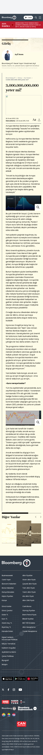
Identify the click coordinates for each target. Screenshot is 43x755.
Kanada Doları (7, 631)
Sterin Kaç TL (7, 623)
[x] (3, 690)
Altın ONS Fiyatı (28, 600)
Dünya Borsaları (8, 592)
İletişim (5, 664)
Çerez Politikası (8, 656)
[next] (41, 516)
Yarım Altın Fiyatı (29, 592)
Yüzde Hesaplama (29, 631)
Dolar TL (5, 615)
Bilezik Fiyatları (28, 619)
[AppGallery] (32, 678)
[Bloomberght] (9, 17)
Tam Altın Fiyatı (28, 588)
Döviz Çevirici (7, 610)
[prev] (35, 516)
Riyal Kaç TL (6, 627)
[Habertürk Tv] (14, 702)
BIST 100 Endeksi (28, 623)
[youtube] (20, 690)
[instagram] (14, 690)
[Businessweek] (27, 708)
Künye (4, 600)
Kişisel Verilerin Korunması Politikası (9, 638)
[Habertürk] (5, 702)
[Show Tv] (4, 715)
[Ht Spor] (22, 702)
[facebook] (8, 690)
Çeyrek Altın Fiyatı (29, 584)
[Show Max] (14, 715)
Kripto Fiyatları (7, 596)
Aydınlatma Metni (9, 652)
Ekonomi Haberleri (9, 584)
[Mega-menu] (40, 17)
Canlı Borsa (26, 606)
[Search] (36, 17)
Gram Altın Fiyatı (29, 579)
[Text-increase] (34, 120)
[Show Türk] (8, 715)
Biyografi (5, 660)
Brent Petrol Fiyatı (29, 615)
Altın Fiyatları (27, 575)
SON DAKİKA (6, 25)
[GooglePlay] (20, 678)
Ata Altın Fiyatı (28, 596)
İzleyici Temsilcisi (8, 644)
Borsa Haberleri (8, 588)
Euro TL (4, 619)
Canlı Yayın (6, 579)
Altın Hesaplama (28, 627)
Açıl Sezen (27, 78)
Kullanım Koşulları (9, 648)
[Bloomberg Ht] (9, 708)
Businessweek (7, 575)
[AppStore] (7, 678)
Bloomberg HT (11, 78)
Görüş (20, 78)
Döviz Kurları (6, 606)
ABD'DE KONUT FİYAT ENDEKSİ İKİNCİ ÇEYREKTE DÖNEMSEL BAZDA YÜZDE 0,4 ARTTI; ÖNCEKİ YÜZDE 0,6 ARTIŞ (28, 25)
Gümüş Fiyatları (28, 610)
